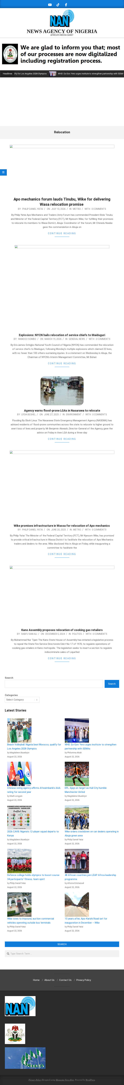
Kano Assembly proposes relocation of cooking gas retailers (62, 630)
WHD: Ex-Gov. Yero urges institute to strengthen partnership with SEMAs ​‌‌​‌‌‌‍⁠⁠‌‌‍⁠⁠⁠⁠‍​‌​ (77, 73)
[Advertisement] (62, 101)
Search (9, 677)
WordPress (90, 1079)
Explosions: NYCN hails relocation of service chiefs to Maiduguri (62, 335)
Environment (74, 414)
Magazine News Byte (65, 1079)
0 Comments (99, 209)
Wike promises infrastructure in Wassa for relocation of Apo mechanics (62, 525)
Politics (77, 634)
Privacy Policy (35, 1079)
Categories (11, 695)
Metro (77, 209)
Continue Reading (62, 233)
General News (77, 339)
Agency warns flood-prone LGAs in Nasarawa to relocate (62, 410)
